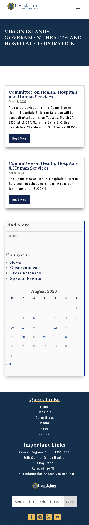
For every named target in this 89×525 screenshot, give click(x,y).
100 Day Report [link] (44, 463)
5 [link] (33, 318)
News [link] (15, 262)
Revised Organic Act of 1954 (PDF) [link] (44, 452)
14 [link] (55, 327)
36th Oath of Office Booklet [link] (45, 457)
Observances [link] (23, 267)
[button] (78, 9)
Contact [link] (44, 433)
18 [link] (23, 337)
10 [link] (12, 327)
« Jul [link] (8, 364)
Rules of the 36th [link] (45, 468)
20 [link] (44, 337)
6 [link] (44, 318)
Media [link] (44, 423)
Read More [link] (19, 138)
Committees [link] (44, 417)
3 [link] (12, 318)
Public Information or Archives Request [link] (44, 473)
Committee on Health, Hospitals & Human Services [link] (43, 165)
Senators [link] (44, 412)
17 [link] (12, 337)
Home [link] (44, 406)
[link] (23, 6)
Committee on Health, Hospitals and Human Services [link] (43, 94)
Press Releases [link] (25, 272)
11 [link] (23, 327)
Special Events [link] (25, 278)
